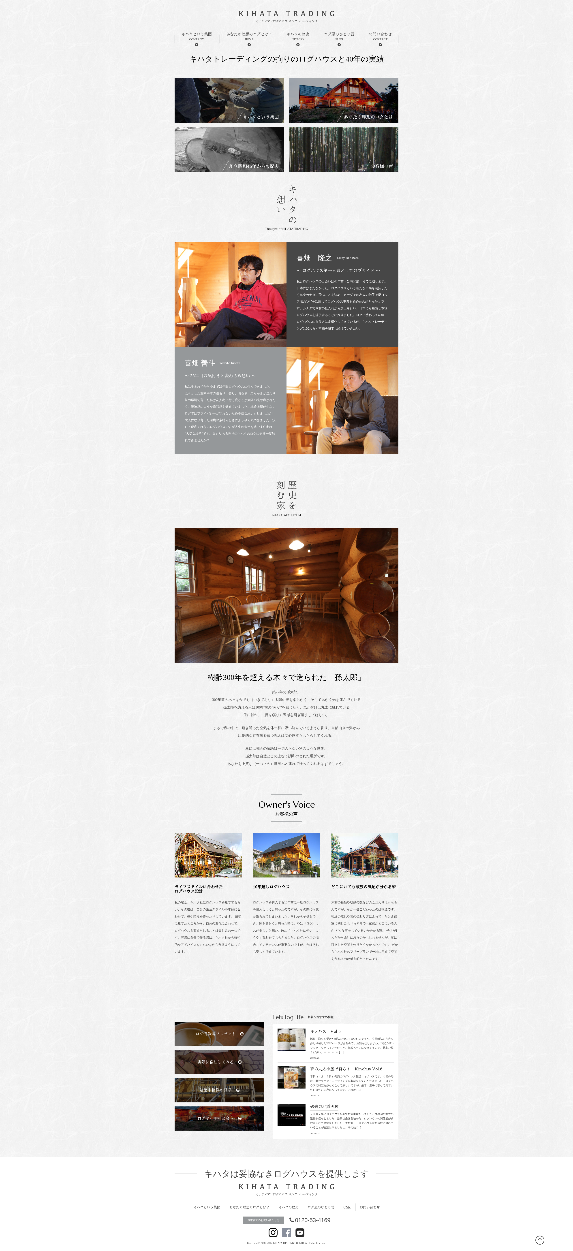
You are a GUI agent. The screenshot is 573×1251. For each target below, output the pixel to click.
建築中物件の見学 (215, 1090)
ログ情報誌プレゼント (215, 1034)
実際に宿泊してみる (215, 1062)
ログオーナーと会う (215, 1119)
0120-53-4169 (312, 1220)
